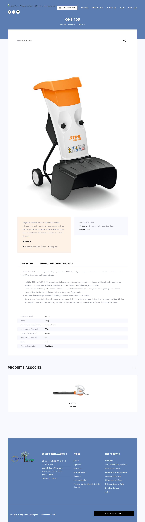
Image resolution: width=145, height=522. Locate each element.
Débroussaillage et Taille (114, 484)
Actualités (77, 468)
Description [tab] (27, 263)
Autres (107, 492)
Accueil (85, 8)
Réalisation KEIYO (48, 515)
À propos (111, 8)
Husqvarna (97, 8)
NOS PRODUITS (69, 8)
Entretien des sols (112, 488)
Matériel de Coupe (112, 468)
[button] (114, 513)
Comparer (53, 247)
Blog (122, 8)
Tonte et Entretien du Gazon (116, 464)
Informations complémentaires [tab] (56, 263)
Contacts (77, 476)
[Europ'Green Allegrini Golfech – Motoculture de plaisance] (31, 7)
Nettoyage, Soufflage (105, 226)
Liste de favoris (79, 472)
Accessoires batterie (113, 476)
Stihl (88, 229)
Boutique (71, 24)
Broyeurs (92, 226)
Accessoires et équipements (116, 472)
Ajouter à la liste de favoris (35, 247)
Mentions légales (80, 480)
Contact (132, 8)
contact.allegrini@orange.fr (52, 468)
